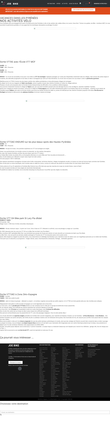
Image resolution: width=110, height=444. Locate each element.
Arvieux (41, 359)
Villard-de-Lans (66, 393)
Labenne (53, 365)
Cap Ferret (41, 375)
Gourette (41, 393)
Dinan (40, 387)
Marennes (53, 391)
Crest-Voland (42, 384)
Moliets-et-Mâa (54, 396)
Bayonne (41, 365)
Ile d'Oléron (53, 349)
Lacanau (53, 366)
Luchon (52, 388)
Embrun (41, 388)
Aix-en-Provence (43, 347)
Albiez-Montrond (43, 349)
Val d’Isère (64, 385)
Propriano (64, 358)
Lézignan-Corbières (55, 385)
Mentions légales (42, 399)
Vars (63, 390)
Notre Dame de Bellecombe (66, 350)
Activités (64, 3)
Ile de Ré (53, 350)
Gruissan (41, 394)
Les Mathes (53, 377)
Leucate (53, 384)
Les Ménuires (54, 378)
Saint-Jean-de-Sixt (66, 362)
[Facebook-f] (10, 368)
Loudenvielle (54, 387)
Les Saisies (53, 383)
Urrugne (64, 383)
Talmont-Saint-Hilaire (65, 380)
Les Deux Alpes (54, 374)
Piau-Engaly (65, 355)
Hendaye (41, 396)
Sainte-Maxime (65, 372)
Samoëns (64, 374)
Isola (52, 352)
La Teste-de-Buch (55, 362)
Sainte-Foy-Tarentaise (65, 370)
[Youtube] (20, 368)
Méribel (52, 394)
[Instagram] (15, 368)
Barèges (41, 364)
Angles (41, 353)
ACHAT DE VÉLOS (73, 3)
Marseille (53, 393)
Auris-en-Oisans (43, 361)
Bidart (40, 369)
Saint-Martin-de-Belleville (66, 367)
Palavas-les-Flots (66, 352)
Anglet (41, 355)
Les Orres (53, 380)
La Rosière (53, 361)
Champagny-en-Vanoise (43, 380)
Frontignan (42, 391)
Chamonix (41, 378)
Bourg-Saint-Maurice (42, 372)
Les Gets (53, 375)
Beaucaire (41, 366)
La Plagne (53, 359)
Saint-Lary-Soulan (66, 364)
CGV (59, 399)
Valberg (64, 388)
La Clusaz (53, 356)
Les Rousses (54, 381)
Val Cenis (64, 384)
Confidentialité (52, 399)
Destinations (51, 3)
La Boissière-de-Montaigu (55, 354)
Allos (40, 350)
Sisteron (64, 378)
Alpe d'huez (42, 352)
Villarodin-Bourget (66, 394)
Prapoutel (64, 356)
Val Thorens (65, 387)
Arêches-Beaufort (43, 358)
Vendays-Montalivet (67, 391)
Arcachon (41, 356)
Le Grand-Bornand (55, 371)
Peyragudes (65, 353)
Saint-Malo (64, 365)
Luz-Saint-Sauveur (55, 390)
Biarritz (41, 368)
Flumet (41, 390)
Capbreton (41, 377)
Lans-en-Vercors (55, 368)
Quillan (64, 361)
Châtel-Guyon (42, 383)
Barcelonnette (42, 362)
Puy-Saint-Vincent (66, 359)
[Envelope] (25, 368)
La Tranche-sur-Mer (55, 364)
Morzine (64, 347)
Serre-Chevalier (66, 377)
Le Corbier (53, 369)
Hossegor (53, 347)
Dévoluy (41, 385)
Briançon (41, 374)
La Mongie (53, 358)
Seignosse (64, 375)
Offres (58, 3)
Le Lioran (53, 372)
